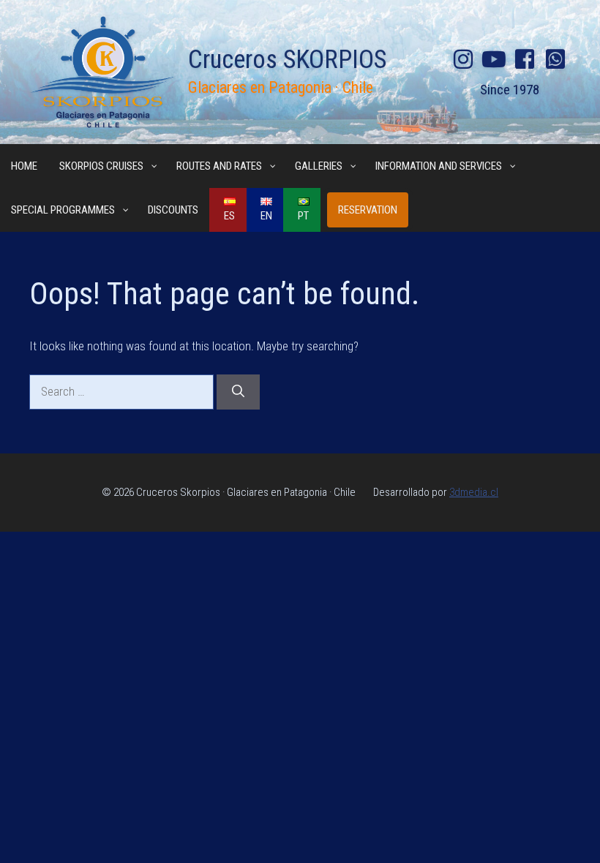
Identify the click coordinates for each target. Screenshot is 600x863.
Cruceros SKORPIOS (287, 60)
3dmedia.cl (473, 492)
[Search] (238, 392)
